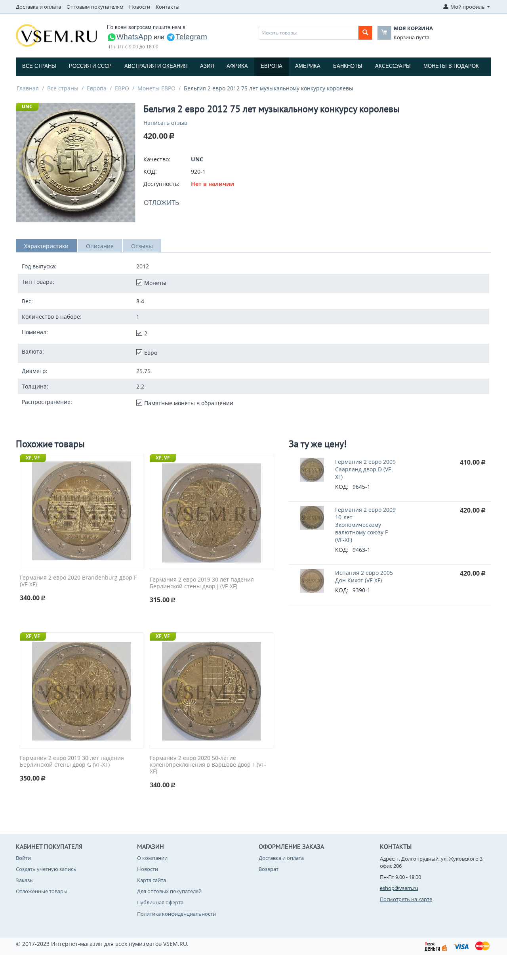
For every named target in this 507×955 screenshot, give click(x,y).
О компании (152, 857)
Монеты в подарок (451, 66)
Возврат (268, 869)
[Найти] (365, 33)
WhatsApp (134, 37)
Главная (28, 88)
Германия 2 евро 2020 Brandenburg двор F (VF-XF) (78, 581)
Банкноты (347, 66)
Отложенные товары (41, 891)
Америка (307, 66)
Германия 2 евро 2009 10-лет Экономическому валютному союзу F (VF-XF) (365, 525)
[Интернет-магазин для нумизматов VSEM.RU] (56, 34)
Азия (207, 66)
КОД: (150, 171)
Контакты (167, 6)
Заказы (25, 880)
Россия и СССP (90, 66)
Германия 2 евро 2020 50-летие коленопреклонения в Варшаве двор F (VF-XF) (208, 765)
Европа (271, 66)
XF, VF (33, 457)
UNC (27, 106)
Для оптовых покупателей (169, 891)
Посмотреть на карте (406, 899)
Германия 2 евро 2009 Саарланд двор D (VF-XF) (365, 469)
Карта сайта (151, 880)
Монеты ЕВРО (156, 88)
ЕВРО (122, 88)
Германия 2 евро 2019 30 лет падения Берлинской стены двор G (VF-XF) (72, 761)
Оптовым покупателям (95, 6)
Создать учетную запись (46, 869)
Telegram (191, 37)
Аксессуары (393, 66)
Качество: (156, 159)
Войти (23, 857)
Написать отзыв (165, 122)
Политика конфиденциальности (176, 913)
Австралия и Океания (155, 66)
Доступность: (161, 184)
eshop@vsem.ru (399, 888)
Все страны (39, 66)
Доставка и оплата (38, 6)
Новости (139, 6)
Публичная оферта (160, 902)
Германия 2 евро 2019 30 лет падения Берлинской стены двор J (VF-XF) (202, 583)
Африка (237, 66)
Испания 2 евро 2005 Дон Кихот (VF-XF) (364, 576)
